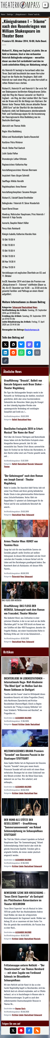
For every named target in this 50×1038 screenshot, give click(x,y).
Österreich (16, 576)
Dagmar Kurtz (20, 1008)
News (35, 307)
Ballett (14, 419)
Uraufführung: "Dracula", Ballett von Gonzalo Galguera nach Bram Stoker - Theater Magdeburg (23, 384)
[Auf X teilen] (5, 344)
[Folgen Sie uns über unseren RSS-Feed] (37, 1030)
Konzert (15, 724)
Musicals (30, 463)
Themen (7, 466)
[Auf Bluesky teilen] (21, 344)
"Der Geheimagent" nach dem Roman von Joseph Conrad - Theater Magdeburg (23, 479)
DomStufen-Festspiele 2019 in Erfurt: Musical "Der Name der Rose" (23, 430)
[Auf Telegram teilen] (29, 352)
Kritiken (21, 724)
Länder (27, 724)
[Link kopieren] (5, 360)
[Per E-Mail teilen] (37, 352)
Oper (35, 793)
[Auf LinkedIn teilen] (5, 352)
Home (3, 14)
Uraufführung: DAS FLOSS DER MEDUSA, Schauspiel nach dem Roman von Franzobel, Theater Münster (24, 609)
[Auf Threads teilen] (13, 344)
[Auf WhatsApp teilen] (21, 352)
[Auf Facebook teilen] (37, 344)
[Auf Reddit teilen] (13, 352)
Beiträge (10, 14)
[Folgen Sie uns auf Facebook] (29, 1030)
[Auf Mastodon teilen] (29, 344)
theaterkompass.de (32, 329)
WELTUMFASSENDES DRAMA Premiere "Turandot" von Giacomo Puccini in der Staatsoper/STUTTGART (24, 754)
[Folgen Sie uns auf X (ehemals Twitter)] (13, 1030)
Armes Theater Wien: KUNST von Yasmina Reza (21, 543)
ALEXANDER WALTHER (23, 717)
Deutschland (27, 307)
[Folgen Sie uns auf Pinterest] (21, 1030)
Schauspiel (16, 307)
